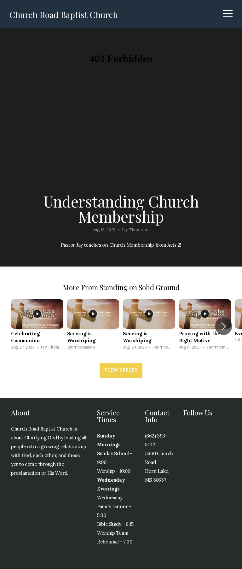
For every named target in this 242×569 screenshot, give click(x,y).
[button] (223, 326)
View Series (120, 370)
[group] (37, 326)
